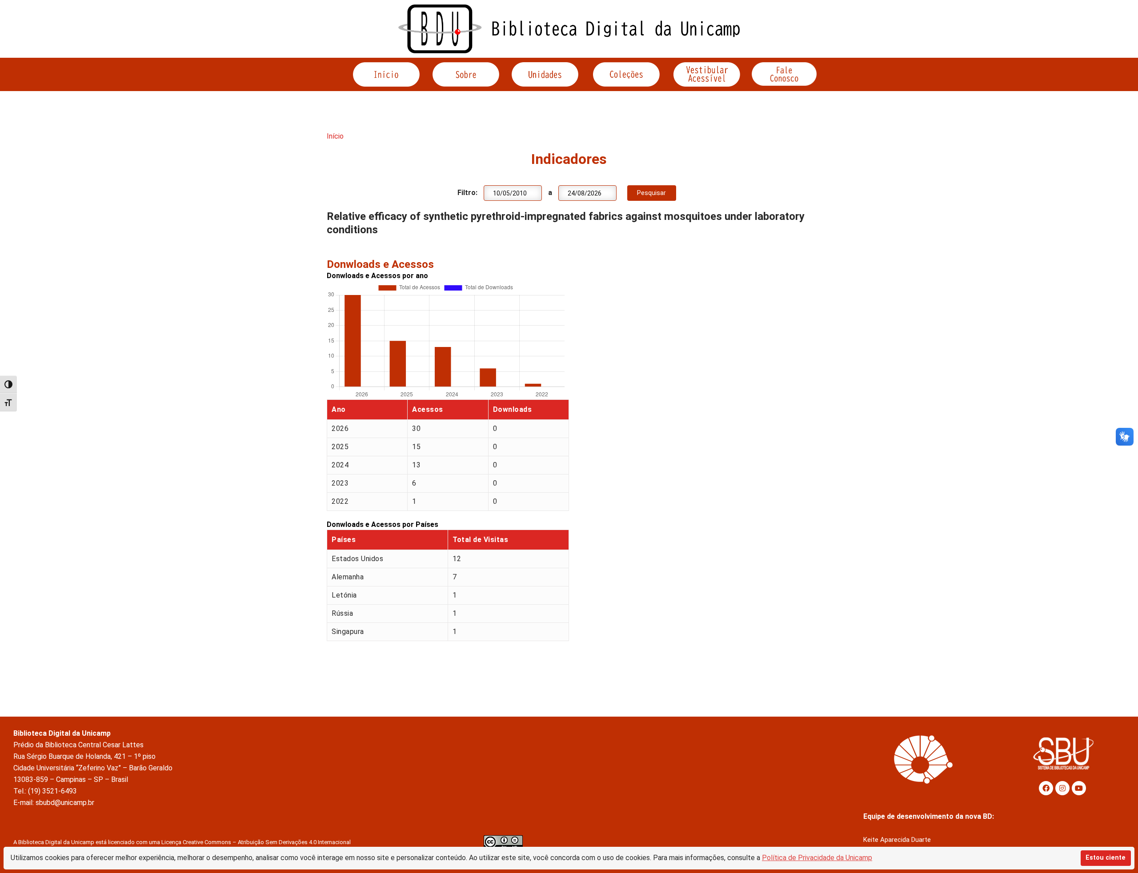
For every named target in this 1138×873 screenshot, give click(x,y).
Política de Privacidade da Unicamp (817, 857)
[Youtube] (1079, 788)
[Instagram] (1062, 788)
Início (335, 136)
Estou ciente (1106, 857)
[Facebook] (1046, 788)
